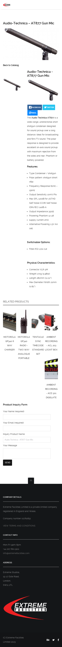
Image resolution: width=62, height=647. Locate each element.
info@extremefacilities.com (16, 553)
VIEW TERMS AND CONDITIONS (19, 525)
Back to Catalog (11, 65)
